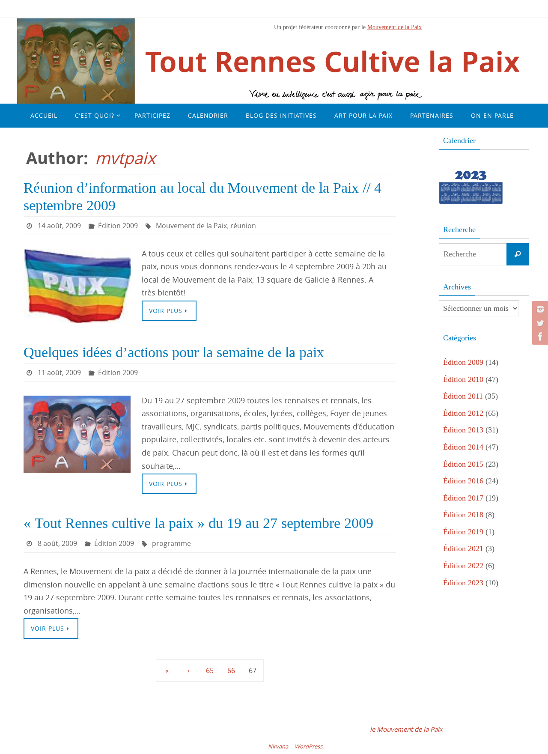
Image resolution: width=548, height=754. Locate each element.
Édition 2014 (463, 447)
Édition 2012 (463, 413)
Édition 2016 (463, 481)
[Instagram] (539, 309)
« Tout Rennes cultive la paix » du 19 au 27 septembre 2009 (198, 523)
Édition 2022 (463, 565)
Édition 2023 (463, 582)
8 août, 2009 (57, 543)
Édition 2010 (463, 379)
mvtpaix (125, 158)
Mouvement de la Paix (394, 27)
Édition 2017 (463, 498)
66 (231, 670)
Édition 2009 (118, 225)
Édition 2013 (463, 430)
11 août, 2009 (59, 372)
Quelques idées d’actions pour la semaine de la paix (174, 352)
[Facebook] (539, 336)
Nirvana (278, 746)
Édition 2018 (463, 514)
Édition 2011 (463, 396)
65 (210, 670)
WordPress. (309, 746)
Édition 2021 (463, 548)
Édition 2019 (463, 532)
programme (171, 543)
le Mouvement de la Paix (406, 729)
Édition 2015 (463, 464)
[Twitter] (539, 323)
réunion (243, 225)
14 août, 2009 (59, 225)
